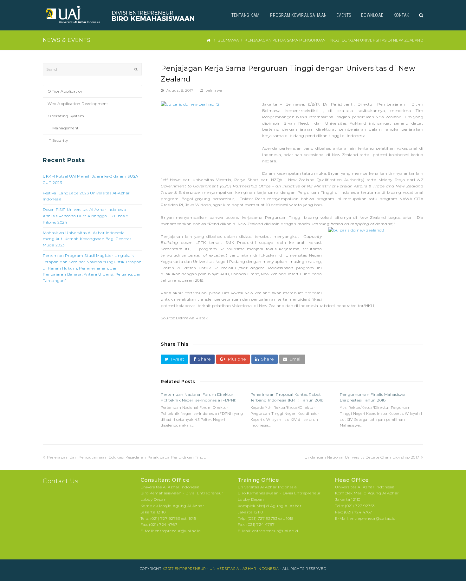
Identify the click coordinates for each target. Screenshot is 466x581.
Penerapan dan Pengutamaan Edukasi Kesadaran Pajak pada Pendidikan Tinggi (127, 457)
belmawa (213, 90)
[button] (174, 359)
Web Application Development (78, 103)
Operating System (66, 116)
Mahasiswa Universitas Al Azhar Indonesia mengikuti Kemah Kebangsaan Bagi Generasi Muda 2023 (88, 239)
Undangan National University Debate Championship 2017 (362, 457)
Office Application (65, 91)
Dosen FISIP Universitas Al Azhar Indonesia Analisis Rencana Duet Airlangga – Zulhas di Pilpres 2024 (86, 216)
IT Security (58, 140)
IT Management (63, 128)
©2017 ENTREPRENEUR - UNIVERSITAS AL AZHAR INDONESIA (221, 568)
